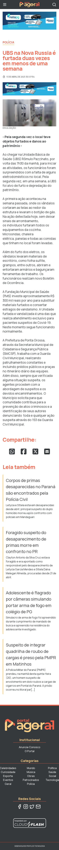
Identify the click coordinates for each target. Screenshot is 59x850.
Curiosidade (8, 772)
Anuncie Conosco (29, 747)
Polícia (8, 42)
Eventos (8, 780)
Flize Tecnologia (37, 846)
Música (31, 772)
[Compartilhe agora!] (12, 451)
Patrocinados (31, 780)
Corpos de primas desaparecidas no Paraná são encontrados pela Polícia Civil (30, 489)
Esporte (8, 776)
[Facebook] (19, 806)
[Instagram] (25, 806)
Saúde (52, 772)
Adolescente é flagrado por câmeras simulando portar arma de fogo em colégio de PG (28, 602)
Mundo (31, 768)
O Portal (29, 751)
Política (52, 768)
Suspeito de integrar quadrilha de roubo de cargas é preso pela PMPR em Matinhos (31, 654)
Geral (8, 784)
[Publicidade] (29, 21)
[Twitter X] (32, 806)
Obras (31, 776)
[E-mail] (38, 806)
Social (52, 776)
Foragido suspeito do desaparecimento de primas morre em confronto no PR (26, 542)
